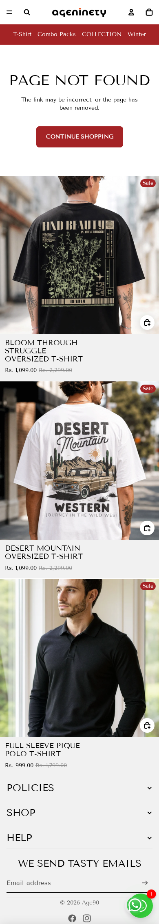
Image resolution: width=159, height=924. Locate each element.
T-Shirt (22, 34)
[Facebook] (72, 918)
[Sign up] (144, 883)
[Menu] (9, 12)
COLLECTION (101, 34)
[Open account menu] (131, 12)
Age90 (90, 902)
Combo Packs (57, 34)
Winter (137, 34)
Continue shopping (79, 136)
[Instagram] (87, 918)
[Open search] (27, 12)
